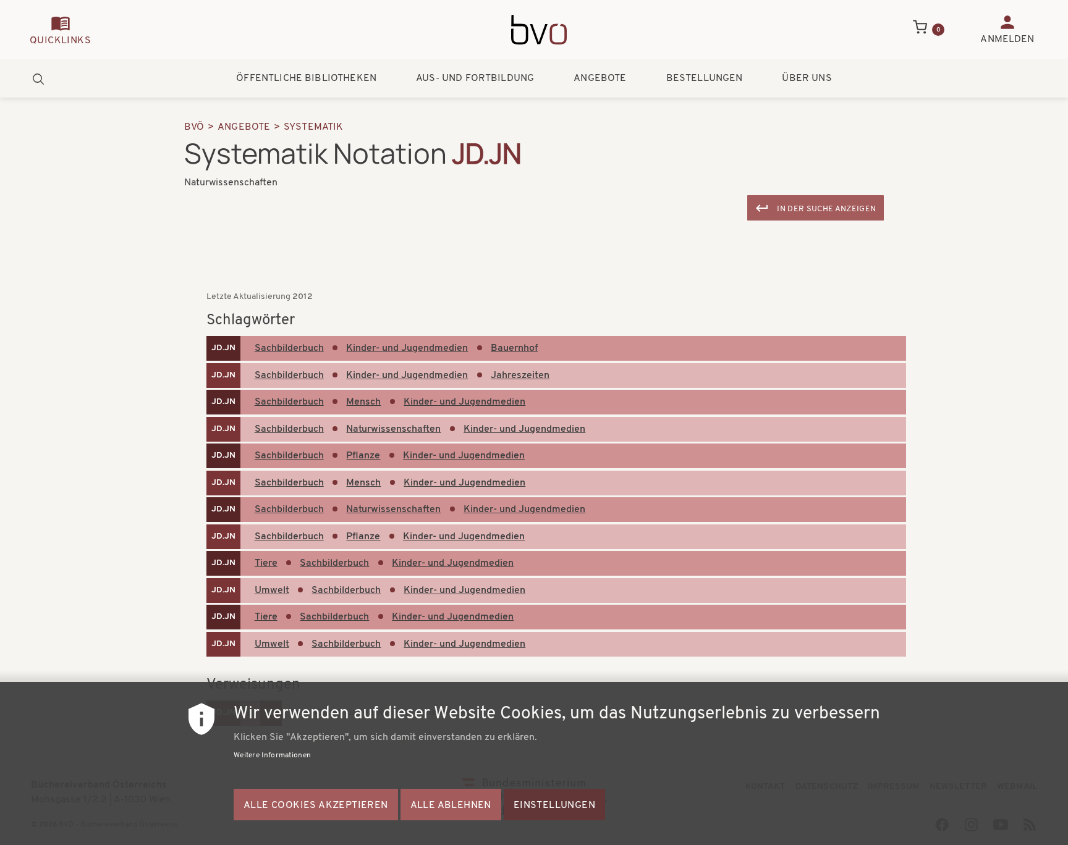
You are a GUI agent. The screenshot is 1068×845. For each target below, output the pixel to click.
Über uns (806, 78)
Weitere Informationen (272, 755)
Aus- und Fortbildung (475, 78)
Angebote (600, 78)
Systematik (314, 127)
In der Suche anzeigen (826, 209)
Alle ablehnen (450, 805)
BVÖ (194, 127)
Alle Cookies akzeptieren (316, 805)
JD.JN (223, 348)
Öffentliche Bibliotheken (306, 78)
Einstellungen (554, 805)
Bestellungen (704, 78)
